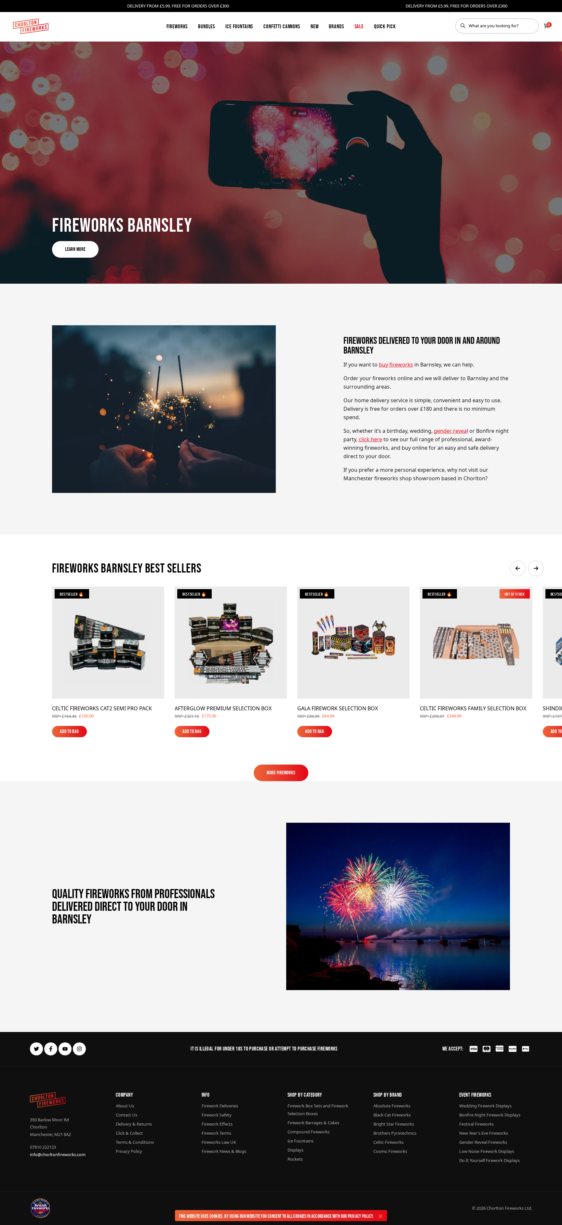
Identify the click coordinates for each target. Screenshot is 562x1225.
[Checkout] (546, 26)
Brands (336, 26)
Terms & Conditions (135, 1142)
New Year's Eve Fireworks (483, 1133)
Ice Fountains (239, 26)
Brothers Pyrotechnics (394, 1133)
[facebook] (50, 1048)
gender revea (450, 430)
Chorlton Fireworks (505, 1208)
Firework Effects (217, 1124)
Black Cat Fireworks (392, 1115)
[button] (518, 568)
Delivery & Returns (134, 1124)
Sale (359, 26)
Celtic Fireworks (388, 1142)
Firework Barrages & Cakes (313, 1123)
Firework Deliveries (220, 1106)
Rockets (295, 1159)
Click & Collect (129, 1133)
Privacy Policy (360, 1216)
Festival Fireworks (476, 1124)
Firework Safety (217, 1115)
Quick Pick (385, 26)
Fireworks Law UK (219, 1142)
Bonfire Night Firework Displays (489, 1115)
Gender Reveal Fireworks (483, 1142)
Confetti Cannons (281, 26)
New (315, 26)
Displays (295, 1150)
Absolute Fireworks (391, 1106)
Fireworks (177, 26)
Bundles (206, 26)
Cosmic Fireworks (390, 1151)
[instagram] (79, 1048)
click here (370, 439)
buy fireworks (396, 364)
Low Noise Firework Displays (486, 1151)
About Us (125, 1106)
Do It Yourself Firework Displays (489, 1160)
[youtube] (65, 1048)
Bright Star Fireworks (393, 1124)
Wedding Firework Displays (485, 1106)
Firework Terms (216, 1133)
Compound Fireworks (308, 1132)
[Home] (30, 26)
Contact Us (126, 1115)
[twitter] (36, 1048)
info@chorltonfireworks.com (58, 1154)
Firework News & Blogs (224, 1151)
